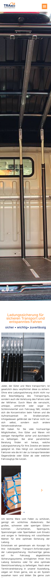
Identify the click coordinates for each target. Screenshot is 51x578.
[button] (44, 6)
